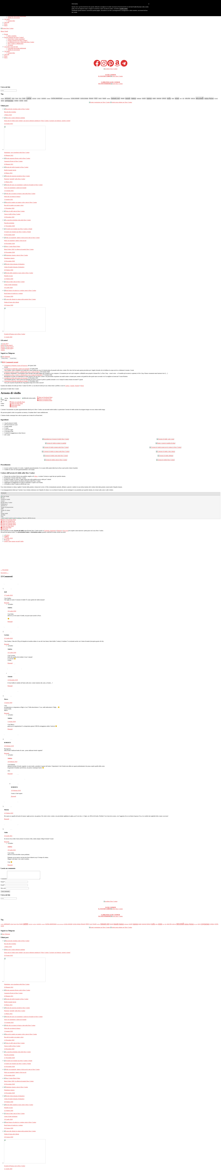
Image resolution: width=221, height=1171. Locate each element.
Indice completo (12, 36)
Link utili (6, 22)
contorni (34, 98)
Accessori (10, 45)
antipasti (8, 98)
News (5, 24)
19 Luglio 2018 (12, 611)
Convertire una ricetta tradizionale (17, 48)
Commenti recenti (12, 362)
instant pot (115, 98)
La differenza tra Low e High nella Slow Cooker (21, 42)
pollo (169, 98)
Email (3, 885)
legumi (122, 98)
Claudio (72, 385)
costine (38, 98)
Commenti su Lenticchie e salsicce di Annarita (16, 368)
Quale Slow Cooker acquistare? (16, 39)
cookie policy (124, 8)
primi (177, 98)
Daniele (77, 385)
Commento (4, 879)
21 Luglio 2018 (8, 638)
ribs (183, 98)
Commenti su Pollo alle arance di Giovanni (16, 378)
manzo (133, 98)
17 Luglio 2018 (8, 538)
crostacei (48, 98)
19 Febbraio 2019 (9, 746)
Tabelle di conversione (14, 17)
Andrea (67, 385)
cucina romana (84, 98)
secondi (200, 98)
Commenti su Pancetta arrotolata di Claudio (16, 381)
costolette (43, 98)
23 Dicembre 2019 (13, 680)
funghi (104, 98)
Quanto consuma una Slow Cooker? (17, 40)
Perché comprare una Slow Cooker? (14, 37)
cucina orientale (75, 98)
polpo (173, 98)
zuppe (25, 100)
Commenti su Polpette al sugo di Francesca (16, 365)
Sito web (3, 888)
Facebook (46, 530)
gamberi (108, 98)
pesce (164, 98)
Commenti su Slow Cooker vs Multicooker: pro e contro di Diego (22, 372)
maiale (127, 98)
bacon (16, 98)
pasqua (149, 98)
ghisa (35, 476)
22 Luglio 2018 (12, 652)
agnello (2, 98)
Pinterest (59, 530)
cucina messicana (66, 98)
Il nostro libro (11, 21)
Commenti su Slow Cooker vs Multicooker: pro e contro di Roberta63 (23, 375)
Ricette (6, 34)
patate (154, 98)
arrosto (6, 541)
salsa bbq (187, 98)
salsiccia (193, 98)
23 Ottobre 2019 (8, 813)
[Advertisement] (52, 556)
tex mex (216, 98)
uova (2, 100)
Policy (6, 25)
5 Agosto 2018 (8, 702)
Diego (82, 385)
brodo (23, 98)
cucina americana (56, 98)
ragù (181, 98)
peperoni (159, 98)
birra (20, 98)
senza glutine (209, 98)
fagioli (100, 98)
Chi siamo (7, 19)
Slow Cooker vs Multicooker (15, 43)
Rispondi (6, 602)
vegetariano (9, 100)
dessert (91, 98)
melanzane (139, 98)
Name (3, 882)
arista (13, 98)
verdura (16, 100)
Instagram (53, 530)
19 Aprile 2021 (8, 836)
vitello (21, 100)
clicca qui (65, 530)
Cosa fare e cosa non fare (11, 46)
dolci (96, 98)
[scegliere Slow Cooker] (110, 69)
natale (144, 98)
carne (28, 98)
